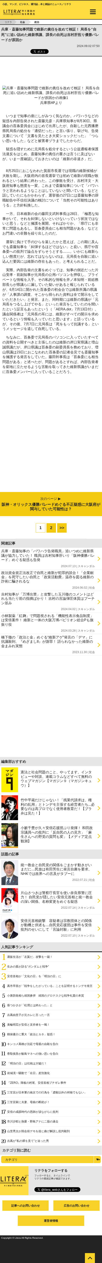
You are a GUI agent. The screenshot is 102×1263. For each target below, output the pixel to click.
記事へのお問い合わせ (25, 1205)
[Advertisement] (51, 69)
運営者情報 (51, 1220)
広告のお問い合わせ (76, 1205)
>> (62, 528)
